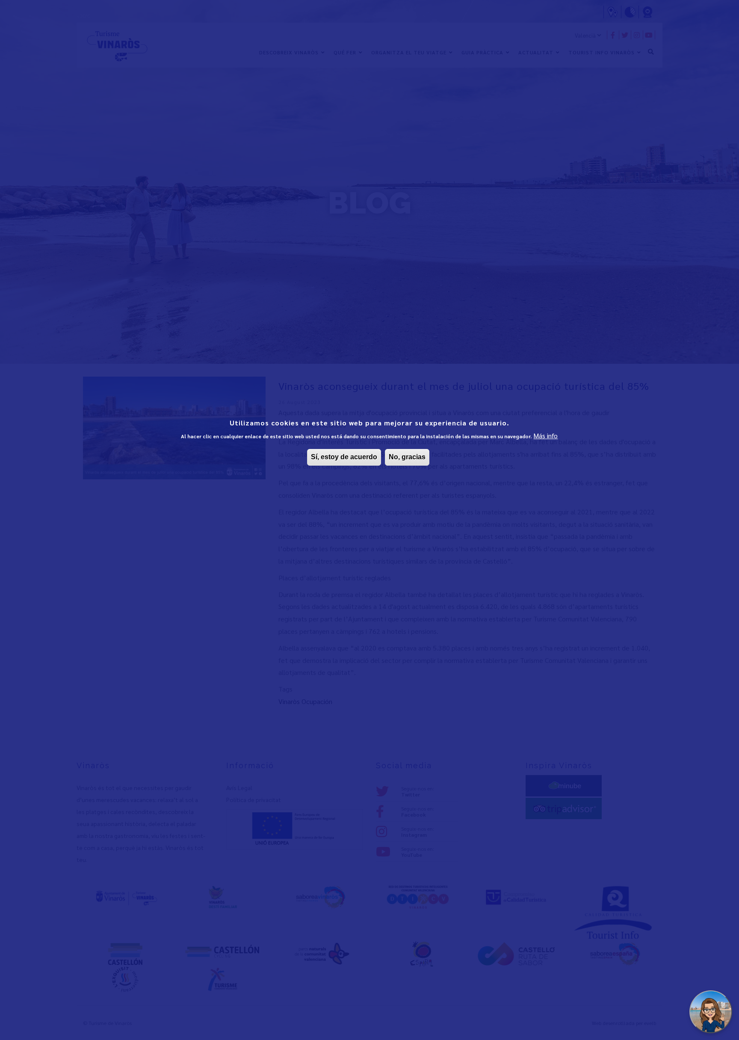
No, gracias (407, 457)
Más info (545, 435)
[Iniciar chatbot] (710, 1011)
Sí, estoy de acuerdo (344, 457)
